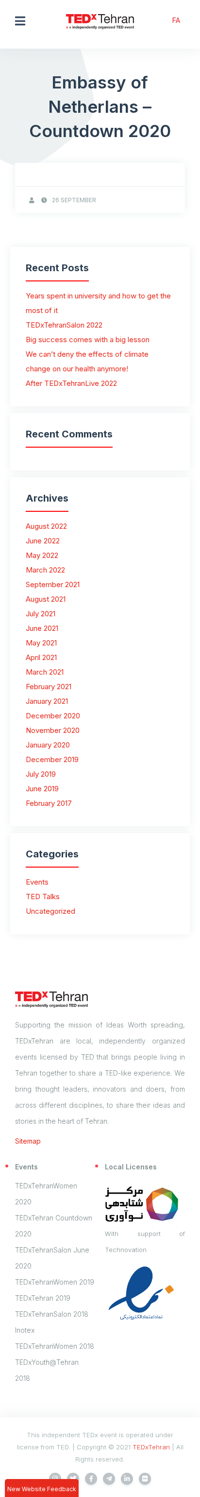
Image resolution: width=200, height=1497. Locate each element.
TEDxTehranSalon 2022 (64, 325)
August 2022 (46, 526)
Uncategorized (50, 911)
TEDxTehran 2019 (42, 1298)
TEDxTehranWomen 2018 (54, 1346)
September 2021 (53, 584)
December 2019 (52, 759)
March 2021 (45, 672)
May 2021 (41, 642)
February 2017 (49, 803)
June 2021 (42, 628)
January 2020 (48, 744)
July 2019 (41, 774)
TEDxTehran (151, 1447)
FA (176, 20)
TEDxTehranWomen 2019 (54, 1282)
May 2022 (42, 555)
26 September (74, 200)
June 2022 (43, 540)
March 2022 (45, 569)
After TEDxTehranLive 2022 (71, 383)
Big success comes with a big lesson (88, 339)
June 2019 (42, 788)
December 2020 (53, 715)
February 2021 (48, 686)
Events (37, 882)
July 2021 (40, 613)
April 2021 (41, 657)
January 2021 (47, 701)
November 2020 (53, 730)
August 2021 (46, 599)
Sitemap (28, 1141)
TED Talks (43, 896)
